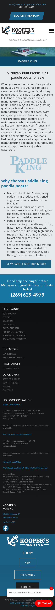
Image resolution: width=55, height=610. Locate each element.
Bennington (9, 313)
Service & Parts (11, 379)
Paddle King (10, 324)
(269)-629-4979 (26, 7)
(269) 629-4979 (27, 295)
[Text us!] (44, 604)
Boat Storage (11, 383)
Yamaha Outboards (14, 335)
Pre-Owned (27, 574)
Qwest (6, 317)
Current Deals (11, 368)
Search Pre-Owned (13, 357)
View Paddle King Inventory (26, 264)
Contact (8, 390)
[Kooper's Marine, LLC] (17, 34)
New (27, 562)
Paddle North (11, 328)
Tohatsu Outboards (14, 339)
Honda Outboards (13, 332)
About (6, 386)
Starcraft (9, 321)
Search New (9, 354)
